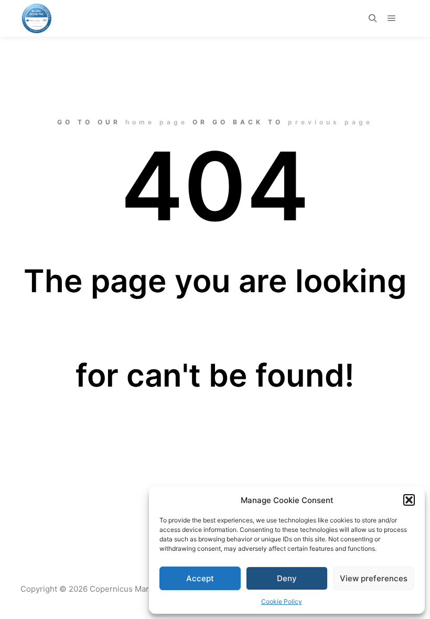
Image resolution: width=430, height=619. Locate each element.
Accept (200, 578)
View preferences (373, 578)
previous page (330, 122)
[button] (409, 500)
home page (156, 122)
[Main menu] (391, 18)
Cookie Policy (281, 601)
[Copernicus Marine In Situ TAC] (36, 18)
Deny (287, 578)
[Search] (372, 18)
